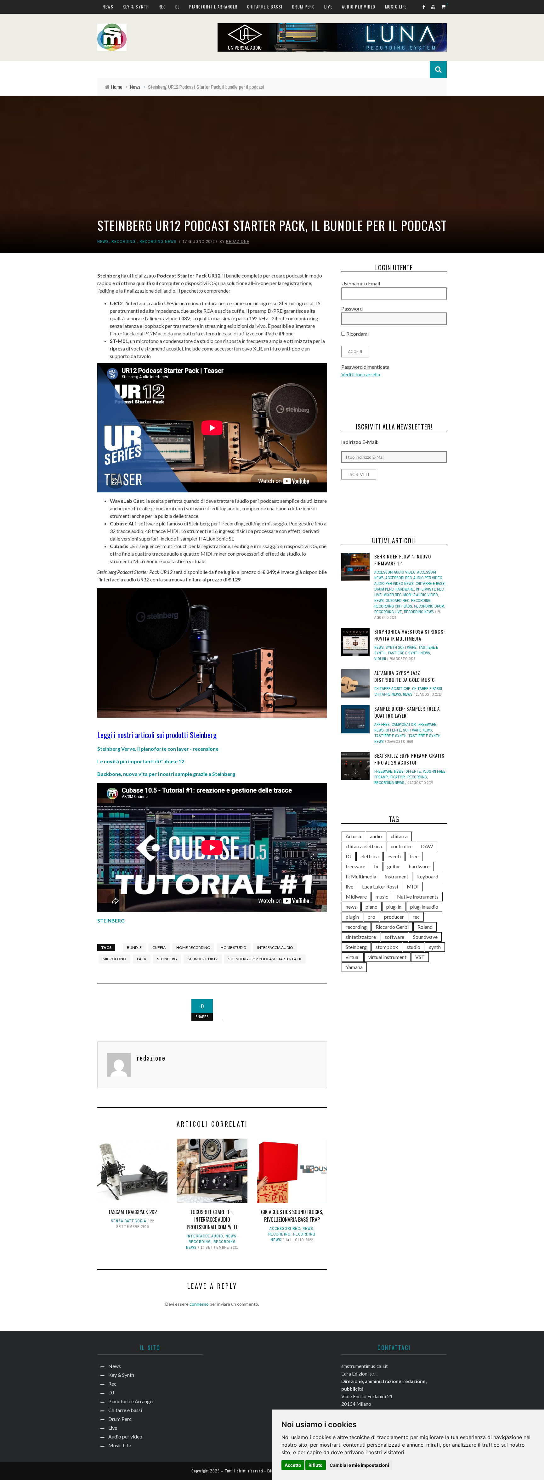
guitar (393, 866)
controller (401, 846)
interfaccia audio (275, 947)
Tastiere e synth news (409, 653)
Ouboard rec (397, 600)
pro (371, 917)
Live (328, 6)
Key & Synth (136, 6)
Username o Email (360, 283)
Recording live (388, 611)
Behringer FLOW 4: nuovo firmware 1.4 (402, 560)
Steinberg (167, 958)
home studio (233, 947)
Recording (123, 241)
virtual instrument (387, 957)
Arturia (353, 836)
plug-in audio (424, 907)
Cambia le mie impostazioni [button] (359, 1465)
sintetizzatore (361, 937)
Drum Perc (303, 6)
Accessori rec (284, 1228)
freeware (355, 866)
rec (416, 917)
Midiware (356, 897)
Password (352, 308)
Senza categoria (128, 1221)
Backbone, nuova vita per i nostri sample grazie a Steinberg (166, 774)
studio (413, 947)
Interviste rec (430, 589)
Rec (162, 6)
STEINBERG (111, 920)
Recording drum (429, 606)
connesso (199, 1304)
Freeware (427, 724)
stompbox (387, 947)
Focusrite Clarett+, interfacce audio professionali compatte (212, 1219)
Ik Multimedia (361, 876)
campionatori (404, 724)
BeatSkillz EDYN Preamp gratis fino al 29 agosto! (409, 759)
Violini (380, 658)
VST (420, 957)
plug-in (393, 907)
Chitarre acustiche (392, 688)
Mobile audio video (420, 594)
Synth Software (401, 647)
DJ (177, 6)
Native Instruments (418, 897)
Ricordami (357, 334)
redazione (237, 241)
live (349, 886)
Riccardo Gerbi (392, 927)
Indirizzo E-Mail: (359, 442)
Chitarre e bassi (265, 6)
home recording (193, 947)
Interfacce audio (205, 1236)
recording (356, 927)
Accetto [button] (293, 1465)
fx (376, 866)
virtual (353, 957)
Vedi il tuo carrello (360, 374)
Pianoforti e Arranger (213, 6)
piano (371, 907)
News (108, 6)
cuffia (159, 947)
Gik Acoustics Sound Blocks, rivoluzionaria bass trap (292, 1215)
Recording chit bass (393, 606)
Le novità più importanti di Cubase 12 (140, 761)
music (382, 897)
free (414, 856)
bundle (134, 947)
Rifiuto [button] (316, 1465)
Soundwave (425, 937)
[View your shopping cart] (444, 6)
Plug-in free (434, 771)
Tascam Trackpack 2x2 (132, 1212)
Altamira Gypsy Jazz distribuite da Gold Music (404, 676)
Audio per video (359, 6)
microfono (114, 958)
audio (376, 836)
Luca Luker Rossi (380, 886)
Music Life (396, 6)
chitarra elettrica (364, 846)
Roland (425, 927)
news (351, 907)
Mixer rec (392, 594)
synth (435, 947)
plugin (352, 917)
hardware (404, 589)
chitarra (399, 836)
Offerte (393, 730)
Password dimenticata (365, 367)
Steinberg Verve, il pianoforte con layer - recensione (157, 749)
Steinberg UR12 (203, 958)
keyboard (427, 876)
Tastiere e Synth (390, 735)
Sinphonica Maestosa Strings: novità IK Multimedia (409, 635)
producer (394, 917)
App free (382, 724)
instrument (396, 876)
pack (141, 958)
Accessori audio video (395, 572)
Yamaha (354, 967)
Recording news (158, 241)
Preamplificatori (389, 777)
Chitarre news (387, 694)
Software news (417, 730)
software (394, 937)
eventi (394, 856)
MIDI (413, 886)
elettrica (369, 856)
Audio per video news (394, 583)
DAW (427, 846)
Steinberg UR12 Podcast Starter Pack (265, 958)
